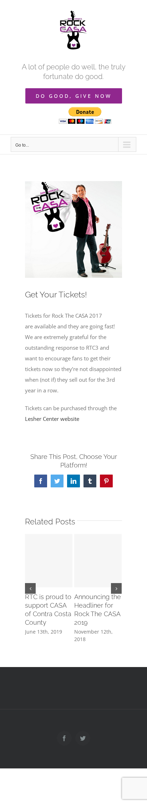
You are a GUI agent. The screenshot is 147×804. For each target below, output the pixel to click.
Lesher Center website (52, 418)
